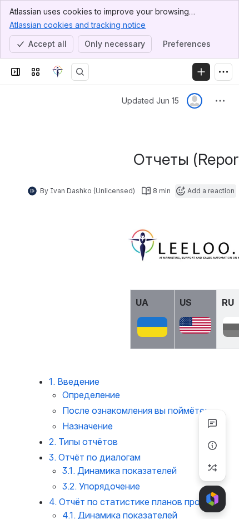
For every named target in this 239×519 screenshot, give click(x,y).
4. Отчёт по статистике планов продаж (133, 501)
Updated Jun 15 (150, 100)
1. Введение (74, 381)
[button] (163, 301)
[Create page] (212, 468)
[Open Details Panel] (212, 445)
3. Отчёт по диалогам (95, 457)
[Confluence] (58, 72)
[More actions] (220, 101)
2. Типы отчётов (83, 441)
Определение (91, 394)
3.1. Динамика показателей (119, 470)
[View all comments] (212, 423)
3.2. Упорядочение (101, 486)
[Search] (80, 72)
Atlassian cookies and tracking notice (77, 25)
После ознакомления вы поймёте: (134, 410)
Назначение (87, 426)
